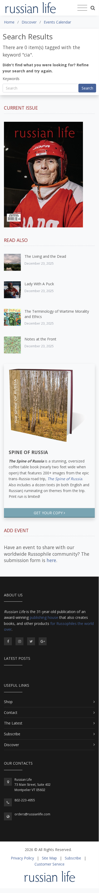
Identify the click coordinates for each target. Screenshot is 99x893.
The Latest (13, 723)
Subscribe (12, 733)
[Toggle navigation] (82, 8)
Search (87, 88)
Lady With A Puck (39, 283)
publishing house (44, 617)
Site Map (49, 858)
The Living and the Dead (45, 256)
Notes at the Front (40, 339)
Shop (8, 701)
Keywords (11, 78)
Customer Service (49, 864)
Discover (11, 744)
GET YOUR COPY (49, 512)
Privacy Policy (22, 858)
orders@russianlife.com (32, 814)
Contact (10, 712)
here (51, 560)
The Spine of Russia (64, 478)
